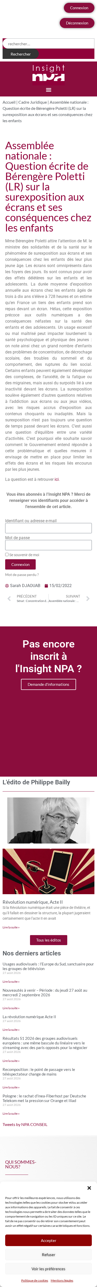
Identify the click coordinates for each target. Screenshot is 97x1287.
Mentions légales (62, 1280)
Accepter (48, 1240)
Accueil (9, 102)
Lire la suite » (11, 927)
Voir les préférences (48, 1268)
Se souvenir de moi (24, 555)
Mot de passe (17, 538)
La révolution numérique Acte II (29, 1016)
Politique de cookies (34, 1280)
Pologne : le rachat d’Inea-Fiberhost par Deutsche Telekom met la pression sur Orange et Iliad (44, 1098)
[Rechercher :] (48, 43)
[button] (89, 1188)
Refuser (48, 1254)
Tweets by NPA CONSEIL (25, 1124)
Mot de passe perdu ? (22, 575)
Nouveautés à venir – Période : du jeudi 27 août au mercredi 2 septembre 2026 (45, 992)
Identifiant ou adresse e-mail (31, 521)
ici (57, 479)
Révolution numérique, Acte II (33, 902)
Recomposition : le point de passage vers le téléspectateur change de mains (39, 1071)
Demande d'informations (48, 684)
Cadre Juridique (32, 102)
